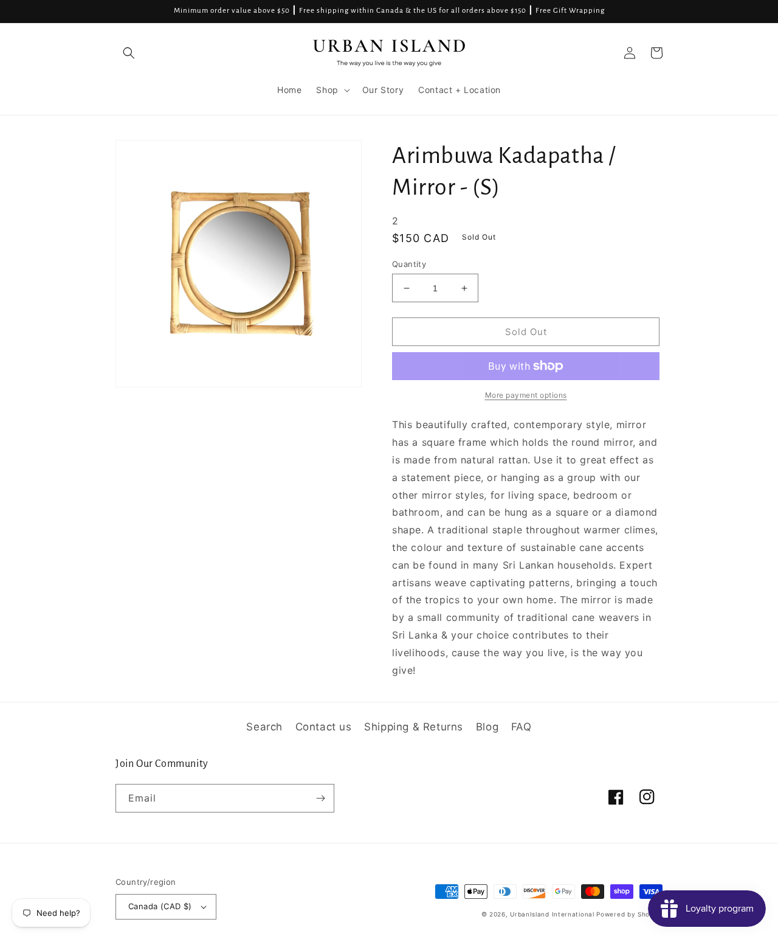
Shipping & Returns (413, 727)
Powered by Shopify (629, 914)
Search (264, 727)
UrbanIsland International (552, 914)
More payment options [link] (526, 395)
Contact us (323, 727)
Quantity (409, 264)
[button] (128, 53)
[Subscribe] (320, 798)
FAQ (521, 727)
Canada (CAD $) (160, 906)
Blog (487, 727)
